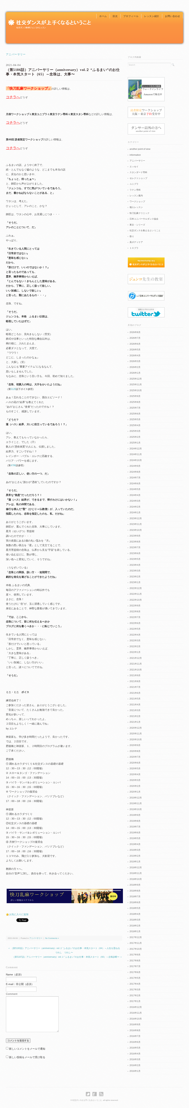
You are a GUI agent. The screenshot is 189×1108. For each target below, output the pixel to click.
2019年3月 (135, 850)
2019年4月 (135, 844)
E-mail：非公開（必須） (20, 984)
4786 (13, 465)
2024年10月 (136, 460)
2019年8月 (135, 821)
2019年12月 (136, 797)
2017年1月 (135, 1001)
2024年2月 (135, 507)
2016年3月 (135, 1059)
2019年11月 (136, 803)
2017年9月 (135, 954)
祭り (132, 236)
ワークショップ (137, 201)
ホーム (103, 16)
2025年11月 (136, 384)
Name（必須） (14, 974)
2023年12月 (136, 518)
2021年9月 (135, 675)
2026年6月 (135, 344)
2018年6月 (135, 902)
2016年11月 (136, 1013)
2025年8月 (135, 402)
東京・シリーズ (137, 224)
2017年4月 (135, 984)
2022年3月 (135, 640)
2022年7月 (135, 617)
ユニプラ (134, 184)
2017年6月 (135, 972)
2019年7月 (135, 826)
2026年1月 (135, 373)
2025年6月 (135, 413)
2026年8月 (135, 332)
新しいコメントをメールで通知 (27, 1048)
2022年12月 (136, 588)
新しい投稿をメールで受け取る (27, 1057)
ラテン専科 (135, 190)
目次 (115, 16)
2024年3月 (135, 501)
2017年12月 (136, 937)
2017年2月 (135, 995)
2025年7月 (135, 408)
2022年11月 (136, 594)
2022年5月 (135, 629)
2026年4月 (135, 355)
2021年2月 (135, 716)
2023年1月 (135, 582)
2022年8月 (135, 611)
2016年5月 (135, 1047)
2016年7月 (135, 1036)
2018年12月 (136, 867)
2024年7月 (135, 477)
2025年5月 (135, 419)
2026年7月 (135, 338)
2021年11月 (136, 664)
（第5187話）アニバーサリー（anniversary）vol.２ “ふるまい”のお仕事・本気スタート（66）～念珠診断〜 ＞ (67, 957)
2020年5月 (135, 768)
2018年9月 (135, 885)
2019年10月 (136, 809)
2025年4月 (135, 425)
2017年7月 (135, 966)
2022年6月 (135, 623)
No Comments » (52, 938)
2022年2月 (135, 646)
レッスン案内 (136, 195)
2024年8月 (135, 472)
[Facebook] (95, 1094)
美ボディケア (136, 242)
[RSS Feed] (101, 1094)
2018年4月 (135, 914)
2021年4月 (135, 704)
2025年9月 (135, 396)
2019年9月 (135, 815)
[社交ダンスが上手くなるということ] (49, 19)
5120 (13, 389)
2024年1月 (135, 512)
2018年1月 (135, 931)
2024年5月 (135, 489)
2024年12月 (136, 448)
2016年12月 (136, 1007)
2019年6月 (135, 832)
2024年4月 (135, 495)
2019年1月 (135, 861)
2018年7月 (135, 896)
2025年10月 (136, 390)
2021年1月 (135, 722)
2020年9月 (135, 745)
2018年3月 (135, 920)
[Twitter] (89, 1094)
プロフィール (130, 16)
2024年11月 (136, 454)
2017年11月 (136, 943)
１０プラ (134, 248)
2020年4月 (135, 774)
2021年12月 (136, 658)
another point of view (140, 149)
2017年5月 (135, 978)
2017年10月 (136, 949)
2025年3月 (135, 431)
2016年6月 (135, 1042)
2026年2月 (135, 367)
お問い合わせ (172, 16)
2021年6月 (135, 693)
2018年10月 (136, 879)
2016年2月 (135, 1065)
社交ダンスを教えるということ (145, 230)
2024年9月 (135, 466)
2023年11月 (136, 524)
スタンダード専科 (138, 172)
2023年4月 (135, 565)
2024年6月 (135, 483)
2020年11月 (136, 733)
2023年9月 (135, 536)
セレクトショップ (138, 178)
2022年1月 (135, 652)
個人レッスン (136, 207)
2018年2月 (135, 925)
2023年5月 (135, 559)
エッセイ (134, 166)
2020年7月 (135, 757)
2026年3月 (135, 361)
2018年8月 (135, 891)
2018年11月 (136, 873)
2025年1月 (135, 442)
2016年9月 (135, 1024)
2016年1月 (135, 1071)
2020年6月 (135, 763)
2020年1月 (135, 792)
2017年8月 (135, 960)
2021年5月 (135, 698)
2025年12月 (136, 379)
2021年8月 (135, 681)
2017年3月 (135, 989)
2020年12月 (136, 728)
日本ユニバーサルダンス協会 (144, 219)
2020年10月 (136, 739)
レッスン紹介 (151, 16)
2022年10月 (136, 600)
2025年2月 (135, 437)
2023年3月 (135, 570)
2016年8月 (135, 1030)
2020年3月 (135, 780)
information (135, 155)
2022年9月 (135, 605)
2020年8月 (135, 751)
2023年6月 (135, 553)
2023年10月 (136, 530)
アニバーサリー (16, 54)
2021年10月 (136, 669)
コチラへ (13, 97)
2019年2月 (135, 856)
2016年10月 (136, 1018)
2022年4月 (135, 635)
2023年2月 (135, 576)
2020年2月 (135, 786)
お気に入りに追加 (18, 914)
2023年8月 (135, 541)
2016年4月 (135, 1053)
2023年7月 (135, 547)
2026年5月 (135, 349)
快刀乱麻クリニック (140, 213)
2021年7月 (135, 687)
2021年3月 (135, 710)
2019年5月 (135, 838)
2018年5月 (135, 908)
